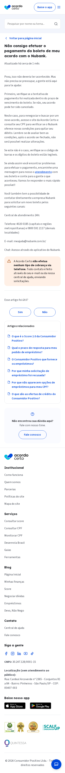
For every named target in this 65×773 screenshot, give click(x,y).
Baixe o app (44, 7)
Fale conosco (32, 435)
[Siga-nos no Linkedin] (19, 653)
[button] (56, 764)
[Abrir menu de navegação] (59, 7)
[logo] (13, 7)
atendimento (43, 172)
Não (44, 312)
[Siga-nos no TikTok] (32, 653)
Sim (20, 312)
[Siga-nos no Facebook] (6, 653)
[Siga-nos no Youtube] (25, 653)
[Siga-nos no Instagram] (12, 653)
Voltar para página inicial (25, 38)
